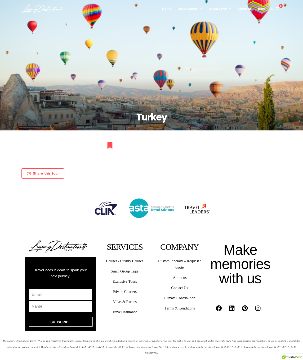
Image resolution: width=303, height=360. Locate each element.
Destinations (187, 8)
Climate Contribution (179, 298)
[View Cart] (278, 8)
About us (245, 8)
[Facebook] (219, 308)
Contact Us (179, 288)
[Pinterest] (245, 308)
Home (166, 8)
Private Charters (125, 292)
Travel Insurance (124, 312)
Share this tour (46, 173)
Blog (261, 8)
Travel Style (217, 8)
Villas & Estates (125, 302)
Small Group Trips (124, 271)
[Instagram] (258, 308)
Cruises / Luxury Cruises (124, 261)
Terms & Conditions (180, 308)
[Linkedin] (232, 308)
